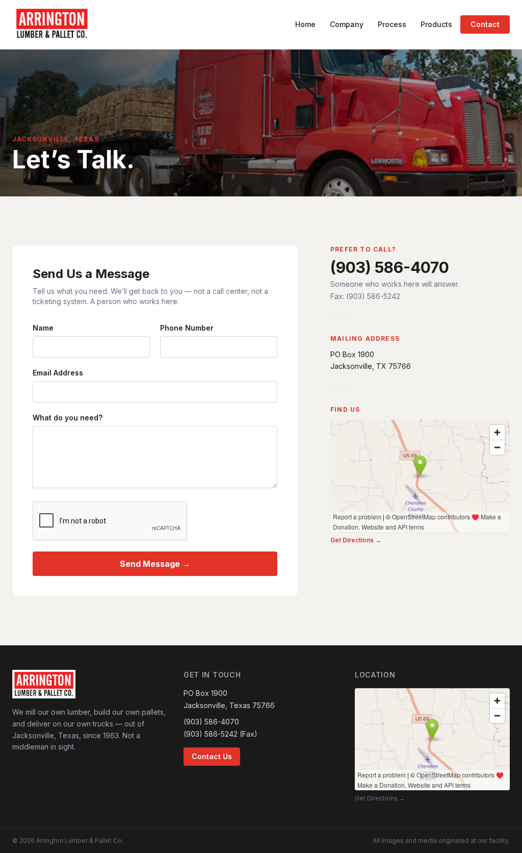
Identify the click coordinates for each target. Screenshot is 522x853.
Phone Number (187, 327)
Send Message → (155, 564)
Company (346, 24)
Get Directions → (355, 540)
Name (43, 327)
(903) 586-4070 (389, 267)
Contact (485, 24)
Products (436, 24)
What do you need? (67, 417)
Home (305, 24)
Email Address (58, 372)
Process (392, 24)
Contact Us (212, 756)
